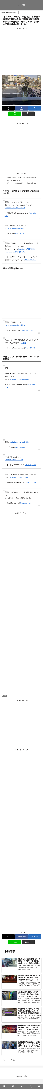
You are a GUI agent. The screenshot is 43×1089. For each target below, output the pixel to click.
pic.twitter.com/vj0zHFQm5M (15, 208)
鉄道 (5, 696)
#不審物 (23, 343)
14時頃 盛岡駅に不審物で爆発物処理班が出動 (21, 177)
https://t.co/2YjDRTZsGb (26, 249)
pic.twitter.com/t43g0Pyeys (19, 379)
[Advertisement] (21, 51)
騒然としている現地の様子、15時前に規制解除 (21, 183)
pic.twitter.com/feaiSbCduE (14, 228)
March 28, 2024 (20, 233)
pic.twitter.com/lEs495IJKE (14, 460)
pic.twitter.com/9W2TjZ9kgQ (14, 252)
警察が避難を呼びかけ (14, 180)
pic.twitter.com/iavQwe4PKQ (15, 325)
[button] (28, 114)
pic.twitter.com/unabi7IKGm (19, 442)
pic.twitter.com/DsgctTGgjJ (19, 477)
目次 (18, 173)
